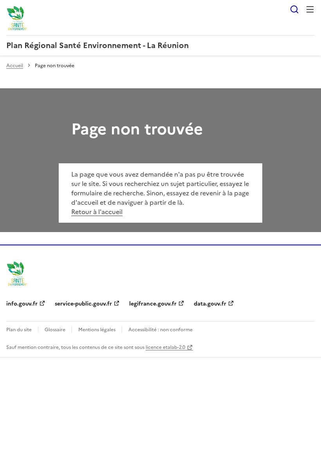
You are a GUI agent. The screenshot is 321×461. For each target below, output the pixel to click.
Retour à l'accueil (97, 211)
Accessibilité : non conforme (160, 329)
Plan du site (19, 329)
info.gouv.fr (22, 304)
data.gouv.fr (210, 304)
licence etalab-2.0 (165, 347)
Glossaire (55, 329)
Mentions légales (96, 329)
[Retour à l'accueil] (17, 273)
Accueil (14, 65)
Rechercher (294, 9)
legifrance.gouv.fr (153, 304)
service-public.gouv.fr (83, 304)
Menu (310, 9)
